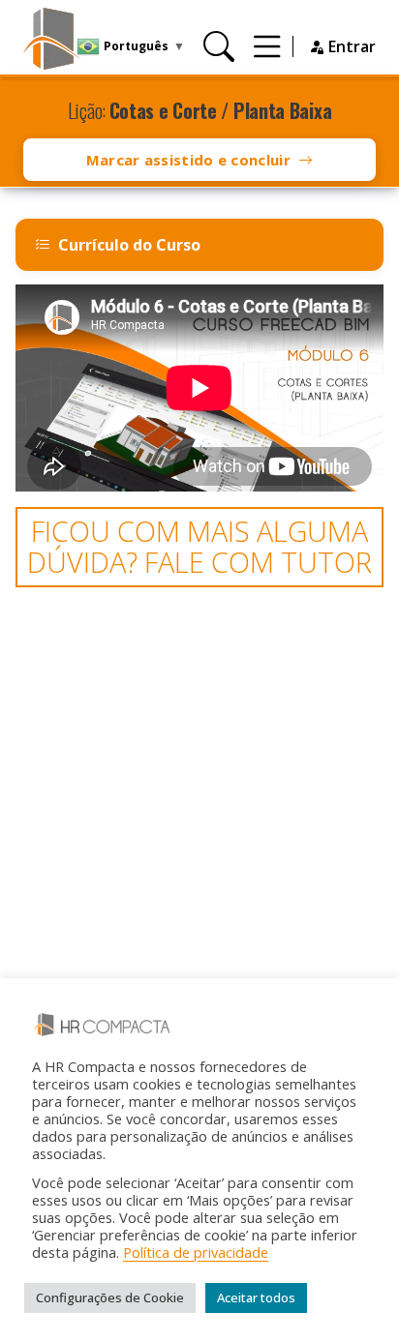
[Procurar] (219, 46)
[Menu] (267, 46)
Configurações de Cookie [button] (110, 1297)
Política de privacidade (195, 1252)
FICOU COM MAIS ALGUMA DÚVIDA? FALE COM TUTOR (199, 546)
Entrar (350, 46)
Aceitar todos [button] (256, 1297)
